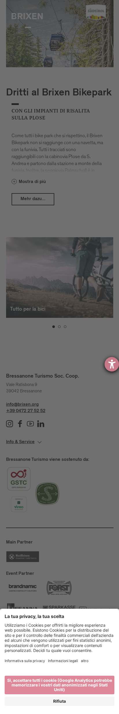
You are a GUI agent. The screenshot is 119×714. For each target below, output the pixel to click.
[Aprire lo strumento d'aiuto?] (112, 364)
